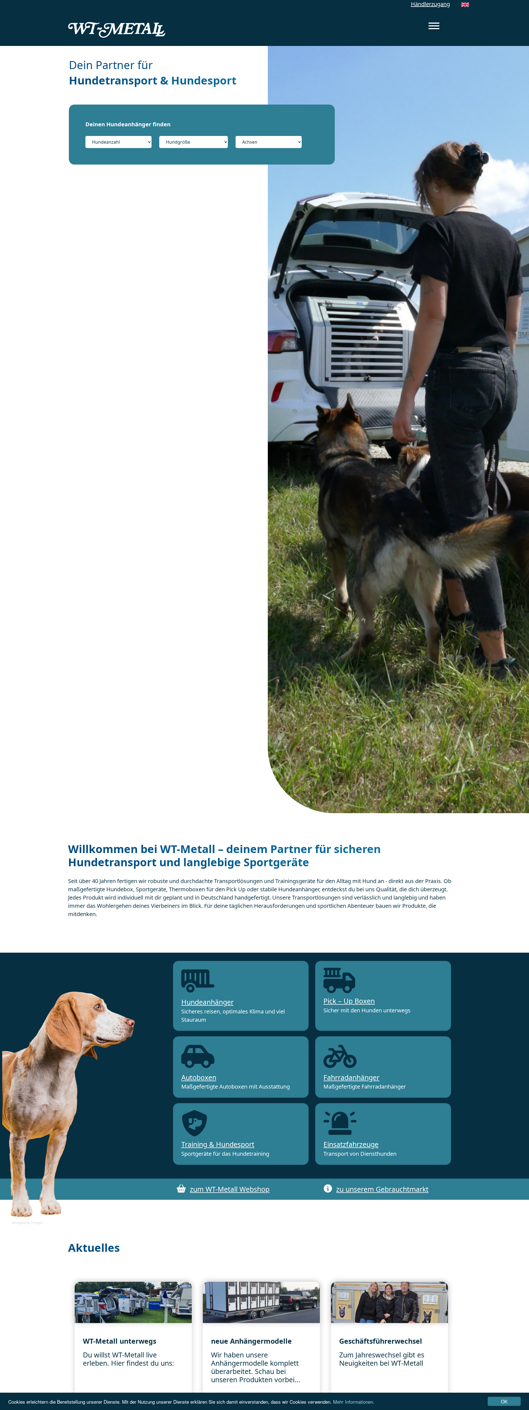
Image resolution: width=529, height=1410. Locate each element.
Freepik (36, 1222)
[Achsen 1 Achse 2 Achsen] (269, 142)
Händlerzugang (430, 4)
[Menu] (434, 26)
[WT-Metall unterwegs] (133, 1302)
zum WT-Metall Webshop (229, 1189)
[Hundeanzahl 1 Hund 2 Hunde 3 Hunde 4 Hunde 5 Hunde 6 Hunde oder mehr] (121, 142)
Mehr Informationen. (353, 1401)
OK (504, 1401)
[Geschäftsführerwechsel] (389, 1302)
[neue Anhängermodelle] (261, 1302)
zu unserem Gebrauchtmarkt (382, 1189)
